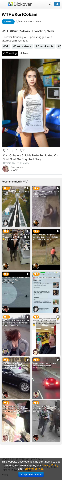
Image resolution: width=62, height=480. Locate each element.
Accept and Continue (31, 474)
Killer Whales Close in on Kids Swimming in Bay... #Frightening (15, 279)
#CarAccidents (22, 46)
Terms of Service (33, 468)
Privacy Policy (50, 465)
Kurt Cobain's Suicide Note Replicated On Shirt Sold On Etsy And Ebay (30, 157)
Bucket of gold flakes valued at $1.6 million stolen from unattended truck (45, 408)
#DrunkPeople (44, 46)
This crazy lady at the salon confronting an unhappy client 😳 (46, 322)
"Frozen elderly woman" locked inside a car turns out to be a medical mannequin (15, 408)
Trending (11, 53)
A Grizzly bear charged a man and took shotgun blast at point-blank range (45, 236)
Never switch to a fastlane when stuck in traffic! (44, 364)
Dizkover (23, 4)
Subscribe (8, 21)
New (25, 53)
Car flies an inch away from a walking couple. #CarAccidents (46, 194)
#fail (5, 46)
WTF (6, 14)
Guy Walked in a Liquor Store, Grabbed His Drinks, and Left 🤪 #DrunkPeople (15, 236)
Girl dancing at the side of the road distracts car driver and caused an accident (15, 322)
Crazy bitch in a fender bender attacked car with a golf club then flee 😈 (14, 365)
